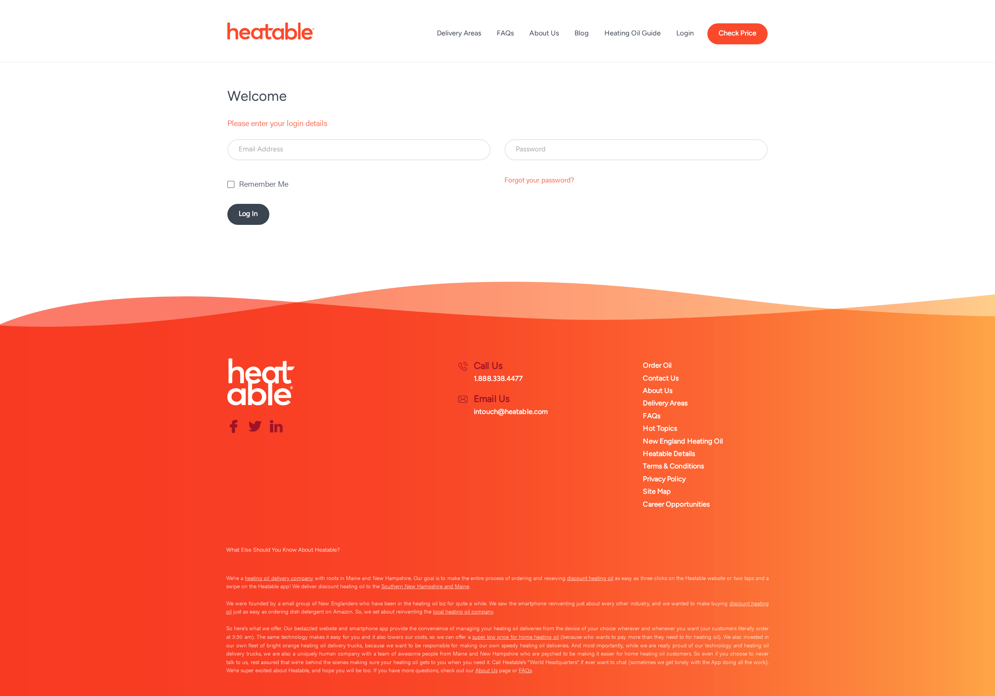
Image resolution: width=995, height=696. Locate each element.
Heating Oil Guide (632, 33)
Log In (248, 213)
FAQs (505, 33)
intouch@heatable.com (511, 411)
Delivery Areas (459, 33)
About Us (544, 33)
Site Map (657, 491)
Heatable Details (669, 453)
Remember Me (263, 183)
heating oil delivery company (279, 578)
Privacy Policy (664, 479)
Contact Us (661, 378)
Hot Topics (660, 428)
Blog (581, 33)
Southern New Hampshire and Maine (425, 586)
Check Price (737, 33)
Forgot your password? (539, 179)
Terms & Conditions (673, 466)
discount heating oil (590, 578)
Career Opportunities (676, 504)
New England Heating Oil (683, 441)
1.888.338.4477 (498, 378)
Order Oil (657, 365)
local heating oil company (463, 611)
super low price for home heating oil (515, 636)
